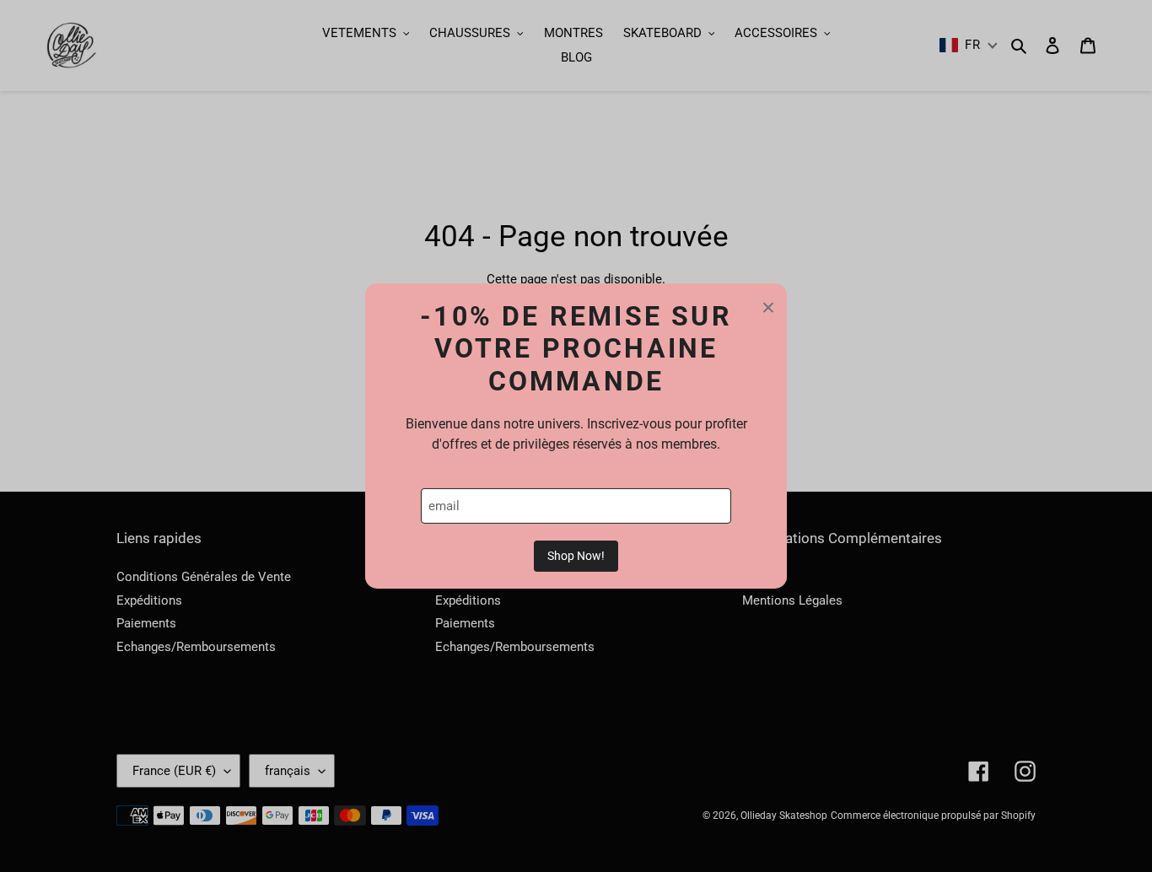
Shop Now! (576, 555)
